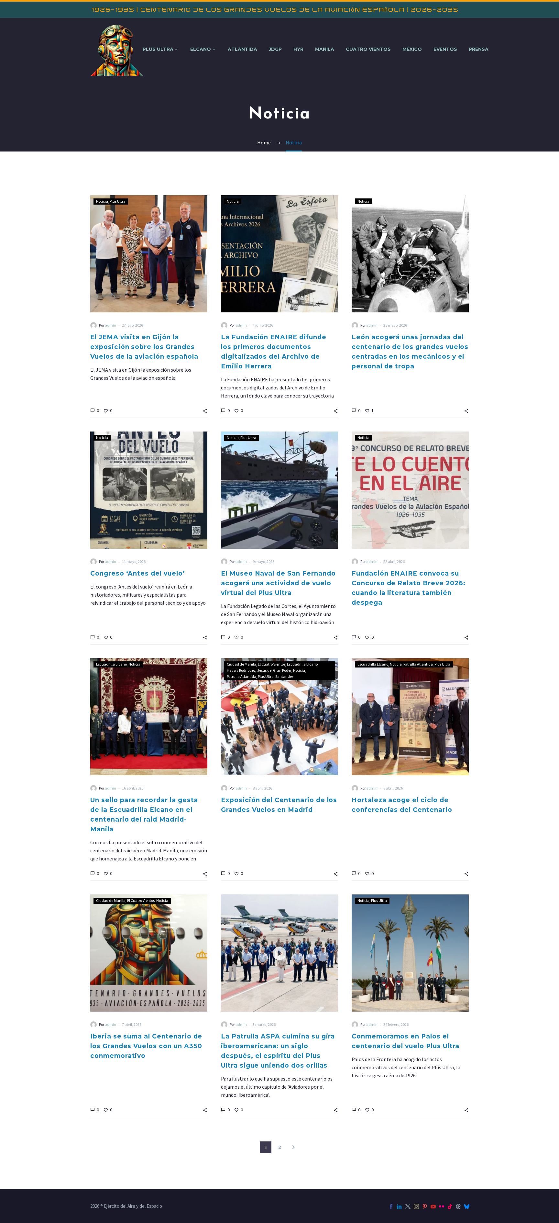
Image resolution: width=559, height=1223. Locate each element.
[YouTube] (433, 1206)
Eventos (445, 49)
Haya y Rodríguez (241, 670)
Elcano (200, 49)
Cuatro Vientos (368, 49)
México (412, 49)
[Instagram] (416, 1206)
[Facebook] (391, 1206)
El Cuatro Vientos (271, 664)
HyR (298, 49)
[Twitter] (408, 1206)
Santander (284, 676)
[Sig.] (293, 1147)
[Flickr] (441, 1206)
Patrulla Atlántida (241, 676)
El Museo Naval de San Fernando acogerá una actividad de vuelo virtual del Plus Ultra (278, 583)
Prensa (478, 49)
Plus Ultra (158, 49)
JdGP (275, 49)
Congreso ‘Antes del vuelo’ (137, 573)
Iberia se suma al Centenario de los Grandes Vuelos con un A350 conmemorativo (146, 1046)
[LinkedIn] (399, 1206)
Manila (324, 49)
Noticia (102, 201)
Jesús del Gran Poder (274, 670)
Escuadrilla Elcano (111, 664)
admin (110, 325)
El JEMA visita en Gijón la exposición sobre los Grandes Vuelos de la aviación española (144, 346)
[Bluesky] (466, 1206)
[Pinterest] (424, 1206)
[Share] (205, 410)
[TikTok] (450, 1206)
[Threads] (458, 1206)
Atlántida (242, 49)
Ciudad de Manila (241, 664)
